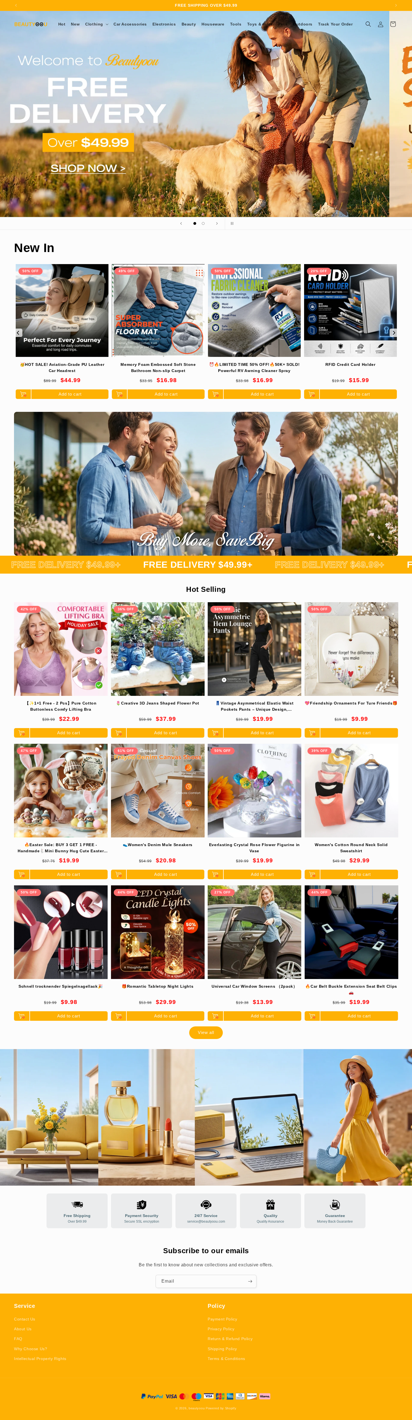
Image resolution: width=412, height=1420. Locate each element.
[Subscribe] (250, 1281)
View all (206, 1032)
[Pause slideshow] (231, 223)
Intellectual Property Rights (40, 1358)
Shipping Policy (222, 1349)
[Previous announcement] (16, 5)
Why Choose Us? (30, 1349)
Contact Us (24, 1319)
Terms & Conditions (226, 1358)
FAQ (18, 1338)
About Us (23, 1329)
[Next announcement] (396, 5)
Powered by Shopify (221, 1408)
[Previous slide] (181, 223)
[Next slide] (217, 223)
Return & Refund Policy (230, 1338)
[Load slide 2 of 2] (203, 223)
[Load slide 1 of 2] (195, 223)
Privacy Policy (221, 1329)
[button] (96, 24)
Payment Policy (222, 1319)
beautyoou (197, 1408)
